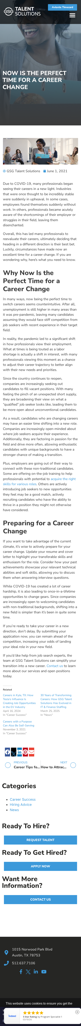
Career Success (23, 799)
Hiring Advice (21, 804)
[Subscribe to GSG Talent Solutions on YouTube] (44, 971)
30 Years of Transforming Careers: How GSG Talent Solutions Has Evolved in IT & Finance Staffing (56, 701)
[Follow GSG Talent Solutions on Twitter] (28, 972)
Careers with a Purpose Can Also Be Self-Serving (18, 723)
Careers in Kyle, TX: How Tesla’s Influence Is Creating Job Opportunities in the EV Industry (19, 701)
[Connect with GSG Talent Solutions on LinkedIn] (36, 971)
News (14, 810)
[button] (72, 15)
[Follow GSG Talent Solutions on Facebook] (21, 971)
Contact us (55, 665)
